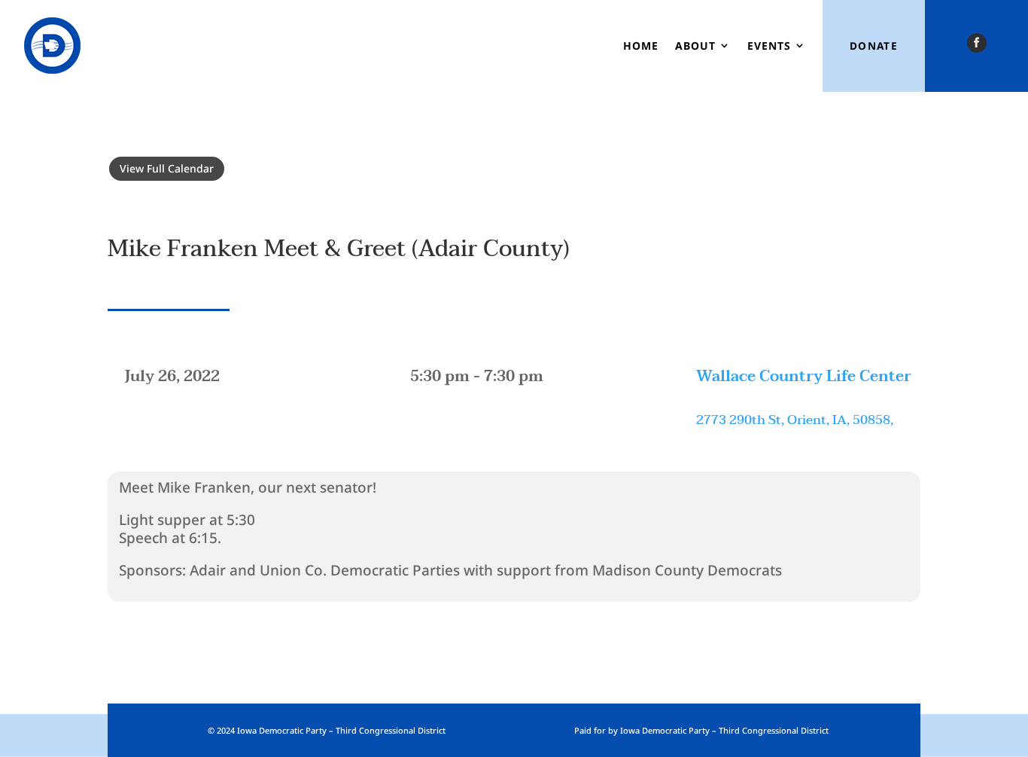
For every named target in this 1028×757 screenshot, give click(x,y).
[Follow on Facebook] (977, 43)
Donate (874, 45)
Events (769, 45)
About (695, 45)
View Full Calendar (167, 168)
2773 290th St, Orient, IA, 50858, (794, 420)
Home (640, 45)
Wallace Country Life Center (803, 376)
